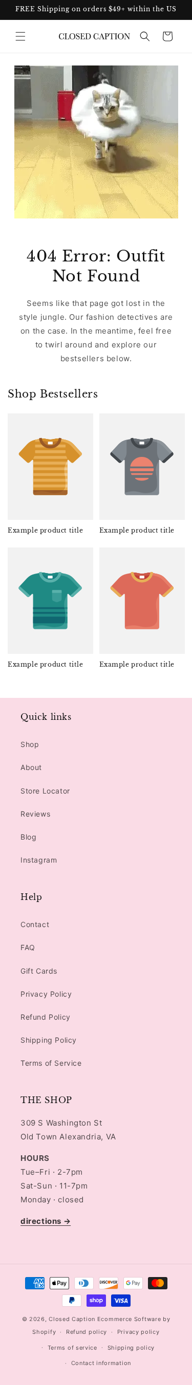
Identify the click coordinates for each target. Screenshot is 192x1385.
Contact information (101, 1363)
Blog (28, 836)
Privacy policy (138, 1331)
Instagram (38, 859)
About (31, 767)
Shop (29, 744)
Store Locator (45, 790)
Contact (34, 924)
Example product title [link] (45, 530)
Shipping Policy (48, 1040)
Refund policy (86, 1331)
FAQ (27, 947)
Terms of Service (51, 1063)
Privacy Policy (46, 994)
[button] (20, 36)
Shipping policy (131, 1347)
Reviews (35, 813)
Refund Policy (45, 1017)
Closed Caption (72, 1319)
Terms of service (72, 1347)
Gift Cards (38, 970)
